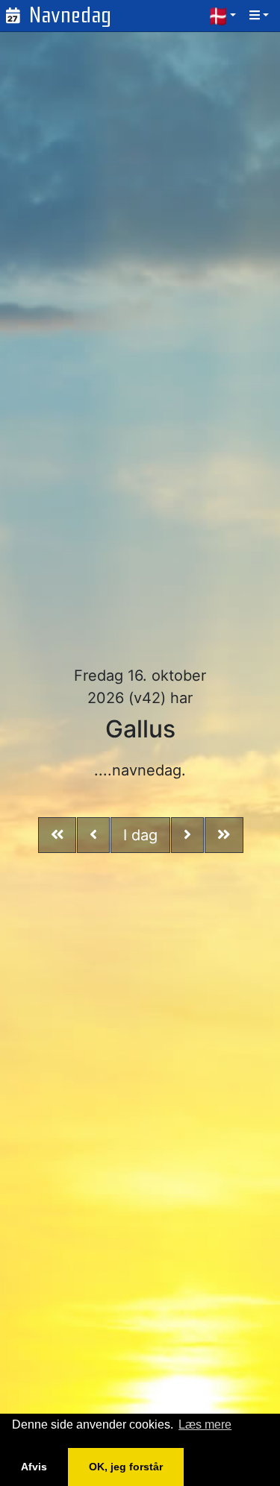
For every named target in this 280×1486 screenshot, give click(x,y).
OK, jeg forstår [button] (126, 1467)
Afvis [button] (34, 1467)
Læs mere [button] (204, 1424)
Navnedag (70, 15)
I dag (140, 835)
